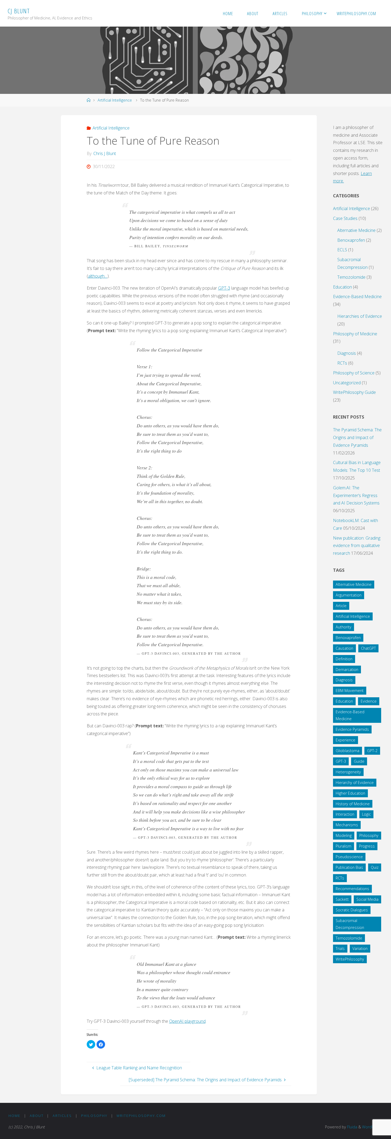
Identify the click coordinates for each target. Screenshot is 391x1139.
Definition (344, 658)
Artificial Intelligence (115, 100)
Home (14, 1115)
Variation (360, 948)
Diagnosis (346, 353)
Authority (343, 626)
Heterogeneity (348, 771)
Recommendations (352, 888)
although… (97, 276)
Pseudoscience (349, 856)
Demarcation (347, 669)
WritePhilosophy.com (141, 1115)
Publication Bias (349, 867)
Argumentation (348, 595)
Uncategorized (347, 383)
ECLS (342, 250)
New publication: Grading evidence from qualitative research (356, 545)
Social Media (367, 899)
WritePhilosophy (350, 959)
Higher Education (350, 793)
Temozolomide (351, 277)
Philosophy (368, 835)
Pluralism (343, 846)
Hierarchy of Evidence (355, 782)
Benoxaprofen (351, 240)
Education (342, 287)
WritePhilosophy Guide (354, 392)
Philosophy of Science (354, 373)
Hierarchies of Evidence (359, 316)
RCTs (342, 363)
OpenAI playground (187, 1021)
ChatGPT (368, 648)
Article (341, 605)
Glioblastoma (347, 750)
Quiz (374, 867)
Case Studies (345, 218)
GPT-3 (224, 288)
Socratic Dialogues (352, 909)
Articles (62, 1115)
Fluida (351, 1126)
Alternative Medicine (356, 230)
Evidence (369, 701)
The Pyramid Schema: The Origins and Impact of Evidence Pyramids (357, 437)
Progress (367, 846)
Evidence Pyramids (352, 729)
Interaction (345, 814)
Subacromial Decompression (350, 924)
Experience (345, 739)
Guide (359, 761)
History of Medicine (353, 803)
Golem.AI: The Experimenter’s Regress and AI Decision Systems (356, 495)
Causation (344, 648)
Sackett (342, 899)
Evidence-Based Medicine (357, 296)
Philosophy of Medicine (355, 334)
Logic (366, 814)
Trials (340, 948)
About (37, 1115)
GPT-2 (372, 750)
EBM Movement (350, 690)
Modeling (344, 835)
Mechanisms (347, 824)
